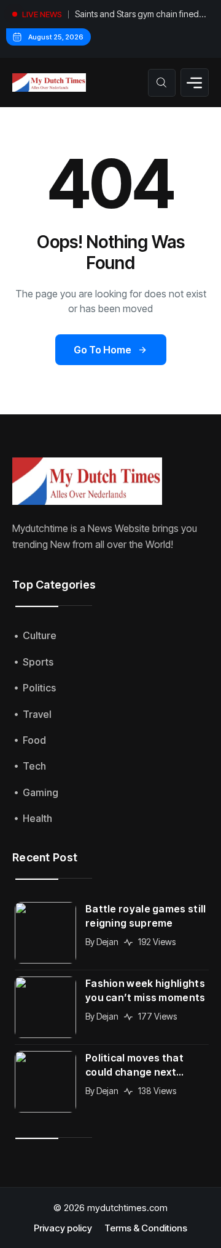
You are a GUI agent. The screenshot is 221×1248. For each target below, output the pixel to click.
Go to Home (102, 350)
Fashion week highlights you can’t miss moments (145, 990)
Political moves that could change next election (134, 1065)
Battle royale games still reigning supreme (145, 916)
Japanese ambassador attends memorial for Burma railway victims (140, 18)
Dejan (107, 941)
